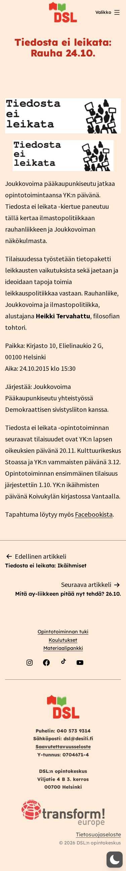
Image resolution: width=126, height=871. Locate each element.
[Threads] (96, 678)
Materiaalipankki (63, 648)
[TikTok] (63, 678)
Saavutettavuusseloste (63, 747)
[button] (115, 860)
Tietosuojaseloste (98, 834)
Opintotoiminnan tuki (63, 632)
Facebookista (94, 514)
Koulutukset (63, 640)
